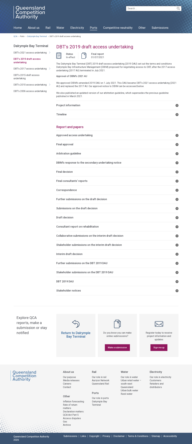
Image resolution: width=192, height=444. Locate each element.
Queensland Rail (100, 383)
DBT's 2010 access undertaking (30, 84)
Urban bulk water (129, 390)
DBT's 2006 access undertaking (30, 91)
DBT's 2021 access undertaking (30, 52)
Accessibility (170, 436)
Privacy (106, 436)
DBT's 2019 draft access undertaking (27, 61)
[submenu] (33, 27)
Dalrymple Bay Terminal (37, 36)
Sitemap (156, 436)
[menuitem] (18, 29)
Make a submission (117, 347)
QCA (15, 36)
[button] (117, 105)
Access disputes (72, 418)
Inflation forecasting (73, 401)
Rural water (126, 393)
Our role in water (129, 377)
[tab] (117, 105)
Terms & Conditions (138, 436)
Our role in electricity (160, 377)
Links (83, 436)
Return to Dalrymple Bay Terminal (75, 334)
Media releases (71, 380)
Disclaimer (119, 436)
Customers (155, 380)
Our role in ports (100, 398)
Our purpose (69, 377)
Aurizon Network (100, 380)
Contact (67, 387)
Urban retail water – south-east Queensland (131, 384)
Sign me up (158, 347)
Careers (67, 383)
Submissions (70, 436)
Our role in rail (99, 377)
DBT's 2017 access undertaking (30, 68)
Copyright (94, 436)
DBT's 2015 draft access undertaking (26, 77)
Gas (65, 421)
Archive (67, 424)
